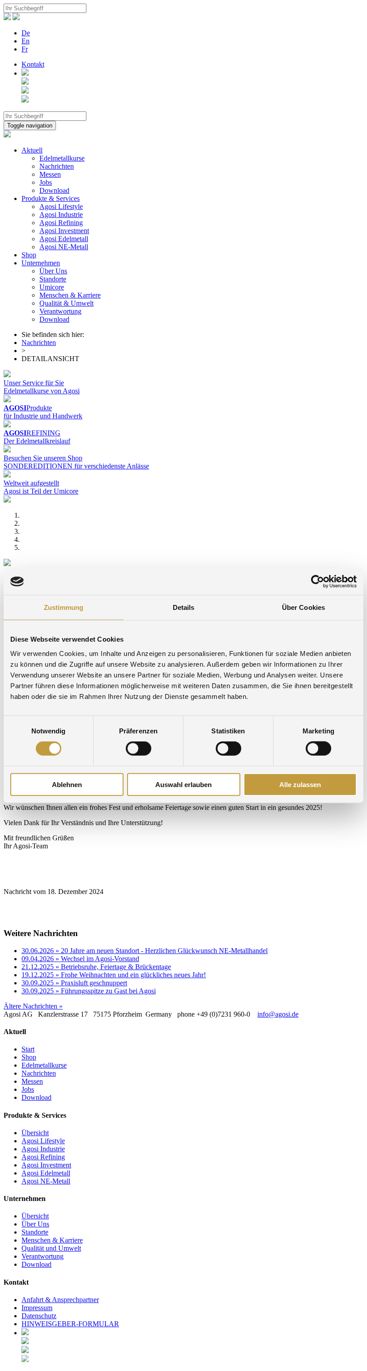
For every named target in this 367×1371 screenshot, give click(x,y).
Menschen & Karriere (70, 295)
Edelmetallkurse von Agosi (42, 391)
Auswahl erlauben (183, 784)
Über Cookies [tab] (303, 607)
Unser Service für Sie (34, 383)
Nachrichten (56, 166)
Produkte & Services (50, 198)
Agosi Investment (64, 230)
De (25, 33)
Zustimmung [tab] (64, 607)
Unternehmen (40, 263)
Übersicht (35, 1133)
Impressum (36, 1307)
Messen (50, 174)
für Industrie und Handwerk (43, 416)
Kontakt (32, 64)
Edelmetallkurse (62, 158)
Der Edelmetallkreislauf (37, 441)
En (25, 41)
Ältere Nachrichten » (33, 1006)
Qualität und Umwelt (51, 1248)
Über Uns (53, 271)
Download (54, 190)
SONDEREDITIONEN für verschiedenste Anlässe (76, 466)
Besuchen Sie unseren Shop (43, 458)
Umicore (51, 287)
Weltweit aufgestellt (31, 483)
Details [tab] (184, 607)
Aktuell (32, 150)
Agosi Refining (61, 222)
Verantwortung (60, 311)
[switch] (138, 748)
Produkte (28, 408)
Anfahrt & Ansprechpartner (60, 1299)
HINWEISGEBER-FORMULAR (70, 1324)
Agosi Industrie (61, 214)
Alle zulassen (300, 784)
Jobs (45, 182)
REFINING (32, 433)
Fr (24, 49)
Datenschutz (38, 1316)
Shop (28, 255)
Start (27, 1049)
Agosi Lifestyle (61, 206)
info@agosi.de (278, 1014)
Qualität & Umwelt (66, 303)
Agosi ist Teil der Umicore (41, 491)
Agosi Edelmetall (63, 239)
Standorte (52, 279)
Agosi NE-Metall (63, 247)
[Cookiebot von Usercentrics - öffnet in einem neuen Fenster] (317, 581)
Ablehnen (67, 784)
